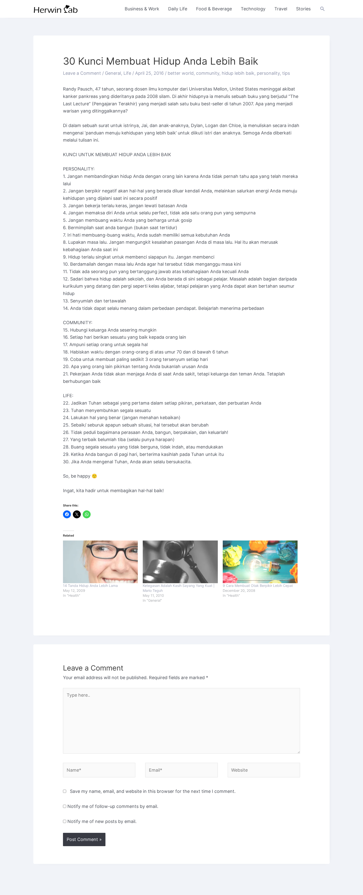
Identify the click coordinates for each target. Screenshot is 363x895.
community (207, 73)
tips (286, 73)
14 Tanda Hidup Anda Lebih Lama (90, 585)
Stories (303, 8)
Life (127, 73)
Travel (280, 8)
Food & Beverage (214, 8)
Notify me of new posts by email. (102, 821)
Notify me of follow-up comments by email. (112, 806)
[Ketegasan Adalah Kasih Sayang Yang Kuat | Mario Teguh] (180, 562)
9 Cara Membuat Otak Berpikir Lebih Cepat (258, 585)
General (113, 73)
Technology (253, 8)
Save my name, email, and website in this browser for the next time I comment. (153, 791)
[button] (322, 9)
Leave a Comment (82, 73)
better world (181, 73)
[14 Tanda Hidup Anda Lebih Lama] (100, 562)
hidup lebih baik (238, 73)
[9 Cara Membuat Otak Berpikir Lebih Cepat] (260, 562)
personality (268, 73)
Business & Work (142, 8)
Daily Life (177, 8)
